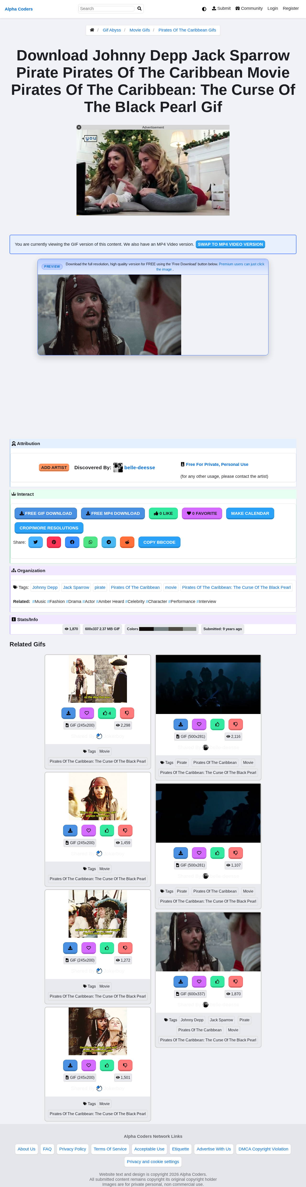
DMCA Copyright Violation (263, 1149)
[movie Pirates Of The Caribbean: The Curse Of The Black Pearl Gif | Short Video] (98, 818)
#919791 (189, 629)
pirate (100, 587)
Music (39, 601)
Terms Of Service (110, 1149)
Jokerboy (114, 736)
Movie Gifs (140, 30)
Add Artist (54, 467)
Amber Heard (110, 601)
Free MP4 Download (115, 513)
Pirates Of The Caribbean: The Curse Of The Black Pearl (236, 587)
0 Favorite (204, 513)
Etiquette (180, 1149)
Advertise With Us (214, 1149)
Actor (89, 601)
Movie (104, 751)
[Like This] (107, 830)
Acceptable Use (149, 1149)
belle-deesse (139, 467)
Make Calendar (250, 513)
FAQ (47, 1149)
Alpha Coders (19, 9)
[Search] (140, 8)
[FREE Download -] (70, 830)
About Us (26, 1149)
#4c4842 (176, 629)
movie (171, 587)
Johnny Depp (45, 587)
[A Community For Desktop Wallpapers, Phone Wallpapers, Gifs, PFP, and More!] (92, 30)
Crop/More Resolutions (49, 528)
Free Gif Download (48, 513)
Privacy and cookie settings (153, 1161)
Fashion (56, 601)
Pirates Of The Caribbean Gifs (187, 30)
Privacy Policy (72, 1149)
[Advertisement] (153, 395)
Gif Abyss (112, 30)
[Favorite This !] (89, 830)
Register (291, 8)
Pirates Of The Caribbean (135, 587)
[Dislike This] (125, 830)
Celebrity (135, 601)
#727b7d (161, 629)
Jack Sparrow (76, 587)
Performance (182, 601)
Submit (223, 8)
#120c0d (146, 629)
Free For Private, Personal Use (217, 464)
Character (157, 601)
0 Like (165, 513)
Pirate (182, 763)
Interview (206, 601)
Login (273, 8)
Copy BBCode (159, 542)
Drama (74, 601)
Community (251, 8)
